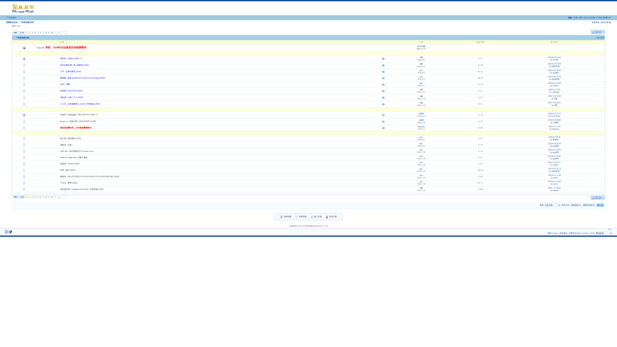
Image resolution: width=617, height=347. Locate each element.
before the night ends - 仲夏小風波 (73, 157)
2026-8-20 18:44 (554, 83)
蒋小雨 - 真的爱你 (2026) (70, 138)
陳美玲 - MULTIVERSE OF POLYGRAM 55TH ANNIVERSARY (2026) (89, 176)
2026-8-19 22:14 (554, 169)
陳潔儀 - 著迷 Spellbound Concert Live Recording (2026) (82, 78)
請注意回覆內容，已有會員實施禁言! (76, 128)
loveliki (555, 60)
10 (52, 33)
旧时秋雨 (555, 66)
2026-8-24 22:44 (554, 57)
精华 (602, 38)
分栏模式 (12, 18)
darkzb (555, 165)
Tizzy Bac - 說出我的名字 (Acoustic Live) (76, 151)
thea (18, 26)
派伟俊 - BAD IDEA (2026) (71, 91)
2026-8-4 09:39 (554, 137)
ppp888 (556, 73)
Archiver (585, 233)
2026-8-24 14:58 (554, 64)
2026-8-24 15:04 (554, 77)
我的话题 (604, 22)
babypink (421, 126)
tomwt (555, 178)
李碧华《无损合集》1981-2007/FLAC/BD (77, 115)
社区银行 (593, 18)
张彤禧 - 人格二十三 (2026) (71, 97)
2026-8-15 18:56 (554, 150)
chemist (556, 86)
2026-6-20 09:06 (554, 120)
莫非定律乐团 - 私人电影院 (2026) (74, 65)
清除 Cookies (552, 233)
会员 (586, 18)
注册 (575, 18)
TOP (609, 229)
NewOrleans (555, 116)
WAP (592, 233)
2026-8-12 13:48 (554, 175)
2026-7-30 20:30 (554, 96)
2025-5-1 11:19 (554, 126)
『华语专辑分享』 (23, 38)
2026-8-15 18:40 (554, 156)
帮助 (600, 18)
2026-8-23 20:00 (554, 181)
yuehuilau (555, 92)
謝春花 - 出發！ (66, 145)
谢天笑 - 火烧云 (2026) (69, 58)
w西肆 (421, 113)
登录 (581, 18)
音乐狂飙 (421, 46)
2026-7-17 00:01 (554, 188)
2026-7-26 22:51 (554, 162)
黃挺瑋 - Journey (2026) (69, 164)
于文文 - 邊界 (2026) (68, 183)
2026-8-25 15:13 (554, 113)
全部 (598, 38)
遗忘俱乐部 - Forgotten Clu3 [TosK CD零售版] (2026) (82, 189)
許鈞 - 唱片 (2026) (67, 170)
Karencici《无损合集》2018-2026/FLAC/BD (78, 121)
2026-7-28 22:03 (554, 103)
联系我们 (563, 233)
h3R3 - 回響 (65, 84)
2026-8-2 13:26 (554, 90)
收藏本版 (595, 22)
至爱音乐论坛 (12, 22)
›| (58, 33)
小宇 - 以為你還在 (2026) (70, 71)
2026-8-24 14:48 (554, 70)
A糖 (421, 57)
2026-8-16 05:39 (554, 143)
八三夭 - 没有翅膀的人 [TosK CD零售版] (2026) (80, 104)
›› (55, 33)
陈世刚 (556, 139)
